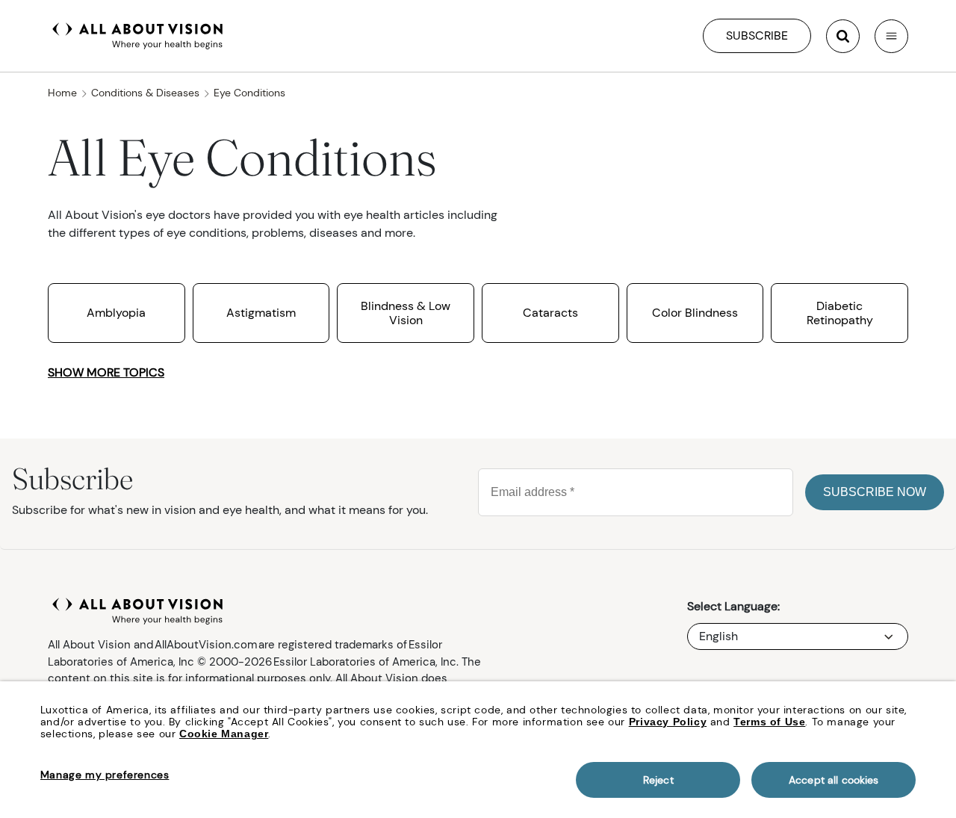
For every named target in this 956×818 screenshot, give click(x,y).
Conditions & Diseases (145, 92)
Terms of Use (769, 722)
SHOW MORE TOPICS (106, 372)
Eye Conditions (249, 92)
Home (62, 92)
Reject (658, 780)
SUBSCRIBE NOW (874, 492)
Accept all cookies (834, 780)
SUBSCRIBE (757, 35)
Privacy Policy (668, 722)
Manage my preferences (105, 774)
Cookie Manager (223, 734)
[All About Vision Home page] (138, 34)
